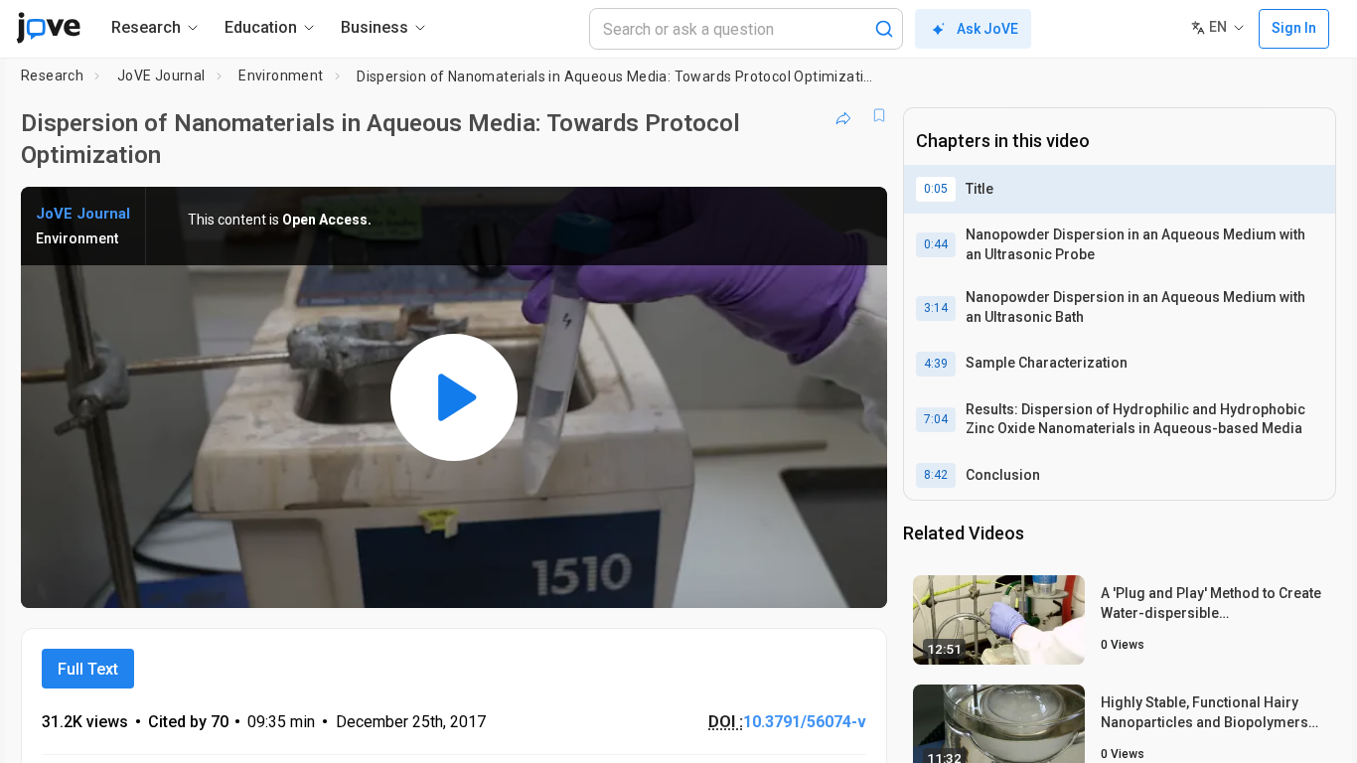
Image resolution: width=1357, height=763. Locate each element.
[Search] (884, 29)
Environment (280, 75)
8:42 (936, 475)
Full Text (88, 669)
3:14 (936, 308)
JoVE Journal (161, 75)
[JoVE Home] (48, 28)
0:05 (936, 189)
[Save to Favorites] (879, 115)
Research (52, 75)
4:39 (936, 364)
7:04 (936, 419)
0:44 (936, 244)
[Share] (843, 115)
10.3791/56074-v (804, 721)
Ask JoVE (987, 29)
